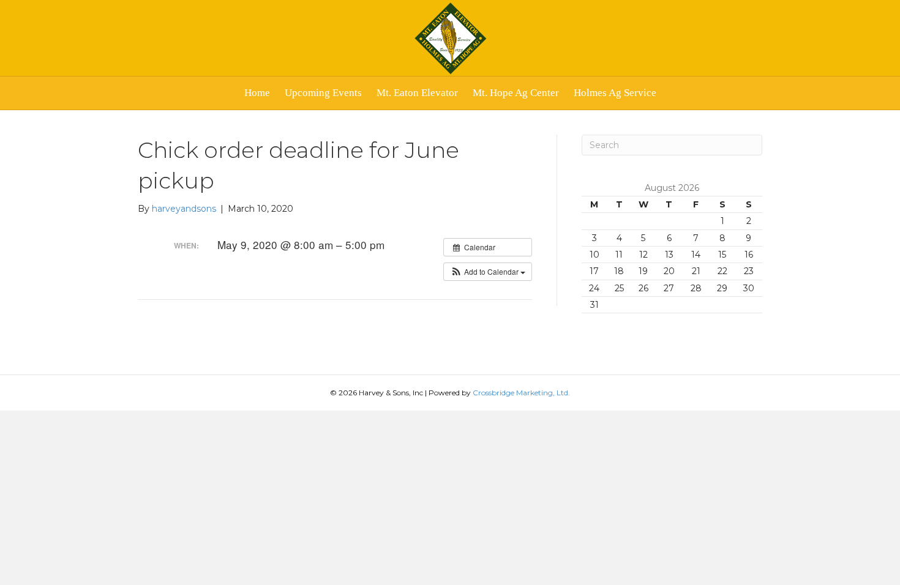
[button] (487, 271)
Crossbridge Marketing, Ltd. (521, 392)
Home (257, 93)
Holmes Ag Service (615, 93)
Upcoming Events (323, 93)
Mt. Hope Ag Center (516, 93)
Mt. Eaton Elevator (417, 93)
